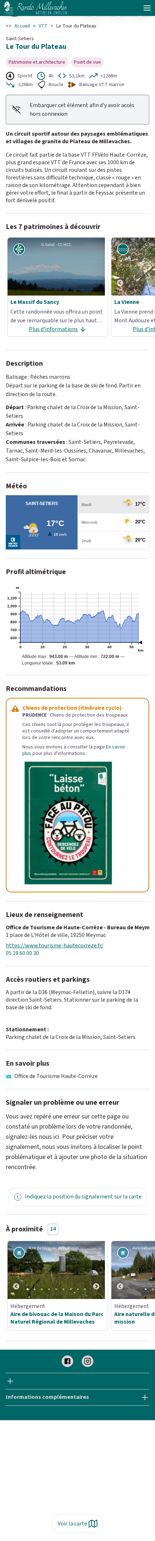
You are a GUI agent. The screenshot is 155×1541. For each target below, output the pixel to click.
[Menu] (147, 8)
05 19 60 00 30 (22, 953)
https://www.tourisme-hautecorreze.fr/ (54, 946)
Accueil (22, 26)
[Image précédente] (120, 267)
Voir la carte (72, 1524)
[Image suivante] (96, 1270)
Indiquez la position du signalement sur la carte (83, 1197)
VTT (43, 26)
